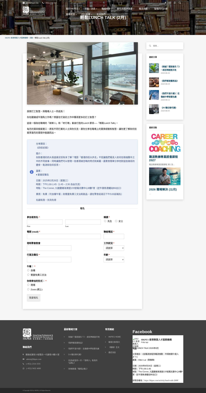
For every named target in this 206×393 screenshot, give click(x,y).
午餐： (31, 266)
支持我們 (101, 14)
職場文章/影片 (114, 342)
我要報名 (33, 298)
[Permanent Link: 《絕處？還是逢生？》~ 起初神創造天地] (154, 68)
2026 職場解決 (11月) (163, 189)
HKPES (37, 390)
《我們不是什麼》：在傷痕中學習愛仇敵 (83, 349)
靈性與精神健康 (125, 9)
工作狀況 (109, 243)
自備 (33, 270)
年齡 (107, 255)
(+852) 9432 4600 (32, 368)
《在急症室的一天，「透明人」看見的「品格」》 (82, 361)
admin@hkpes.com (32, 3)
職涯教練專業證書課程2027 (163, 158)
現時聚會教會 (33, 243)
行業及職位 (33, 255)
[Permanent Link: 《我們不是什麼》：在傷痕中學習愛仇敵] (154, 95)
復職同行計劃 (161, 9)
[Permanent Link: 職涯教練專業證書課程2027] (164, 143)
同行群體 (85, 14)
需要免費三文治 (38, 275)
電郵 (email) (33, 232)
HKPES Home (114, 337)
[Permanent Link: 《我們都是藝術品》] (154, 82)
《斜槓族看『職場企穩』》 (77, 369)
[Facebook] (165, 3)
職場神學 (106, 9)
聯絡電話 (109, 232)
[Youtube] (169, 3)
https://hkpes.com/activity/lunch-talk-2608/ (161, 380)
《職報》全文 (113, 347)
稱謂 (107, 217)
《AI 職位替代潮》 (169, 108)
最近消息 (112, 352)
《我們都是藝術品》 (170, 81)
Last (67, 226)
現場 (33, 285)
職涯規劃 (143, 9)
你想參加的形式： (37, 281)
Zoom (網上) (36, 289)
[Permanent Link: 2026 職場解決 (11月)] (164, 176)
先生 (109, 221)
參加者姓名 (33, 217)
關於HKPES (72, 9)
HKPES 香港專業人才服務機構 (156, 339)
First (28, 226)
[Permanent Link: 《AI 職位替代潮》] (154, 109)
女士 (121, 221)
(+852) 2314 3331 (51, 3)
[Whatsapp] (174, 3)
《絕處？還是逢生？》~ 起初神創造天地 (83, 337)
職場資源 (70, 14)
